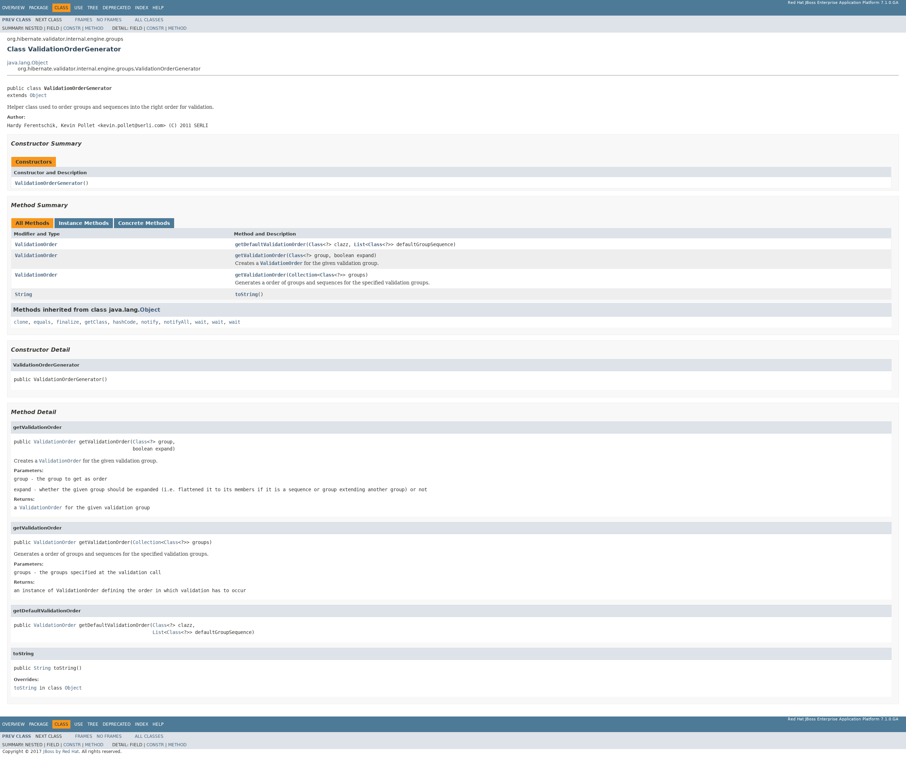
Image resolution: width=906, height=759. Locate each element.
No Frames (109, 19)
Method (94, 28)
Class (316, 244)
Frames (83, 19)
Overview (13, 7)
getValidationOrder (260, 255)
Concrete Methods (144, 223)
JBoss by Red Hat (61, 751)
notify (149, 322)
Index (141, 7)
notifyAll (176, 322)
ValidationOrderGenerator (49, 183)
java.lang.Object (27, 63)
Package (38, 7)
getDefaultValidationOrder (270, 244)
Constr (72, 28)
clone (21, 322)
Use (78, 7)
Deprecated (117, 7)
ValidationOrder (36, 244)
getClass (96, 322)
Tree (92, 7)
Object (38, 95)
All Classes (149, 19)
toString (246, 294)
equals (42, 322)
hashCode (124, 322)
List (359, 244)
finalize (67, 322)
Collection (303, 275)
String (23, 294)
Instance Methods (84, 223)
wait (200, 322)
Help (158, 7)
